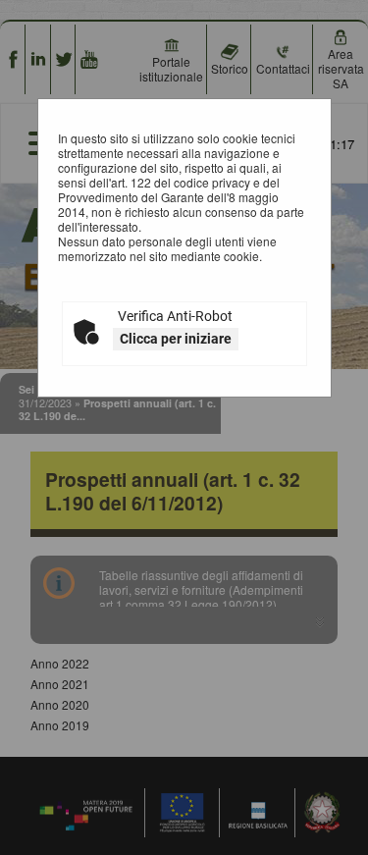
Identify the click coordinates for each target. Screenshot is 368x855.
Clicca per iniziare (176, 339)
